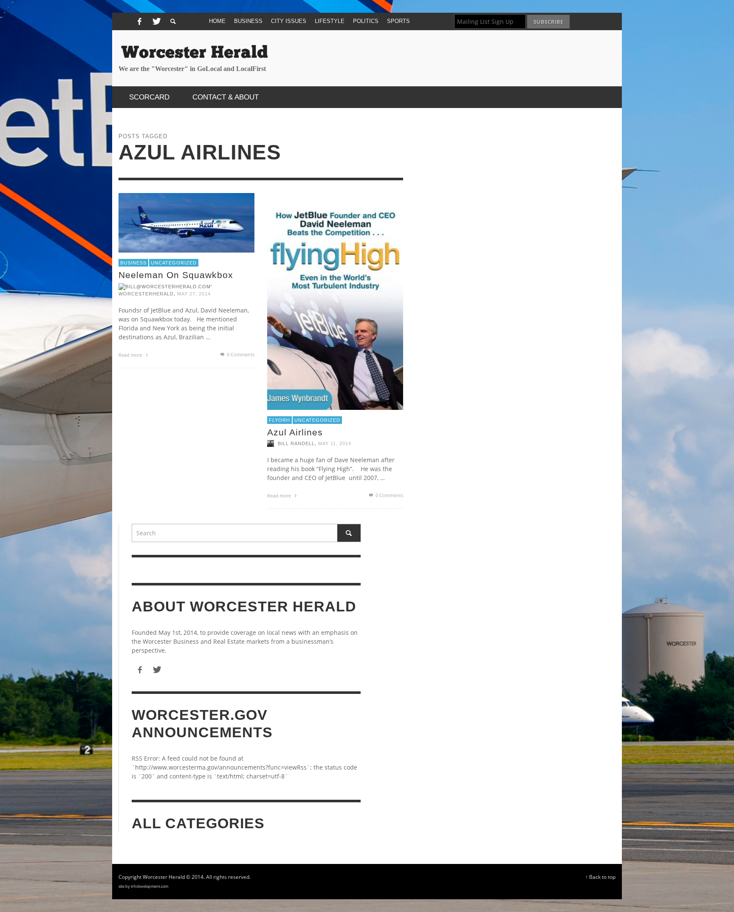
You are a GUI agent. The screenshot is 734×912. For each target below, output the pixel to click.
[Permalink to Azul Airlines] (335, 300)
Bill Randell (296, 443)
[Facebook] (139, 22)
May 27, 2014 (194, 293)
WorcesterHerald (146, 293)
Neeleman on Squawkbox (176, 275)
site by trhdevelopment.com (143, 886)
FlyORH (279, 419)
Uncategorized (174, 262)
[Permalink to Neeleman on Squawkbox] (186, 222)
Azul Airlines (295, 432)
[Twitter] (155, 22)
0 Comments (240, 354)
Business (133, 262)
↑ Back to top (600, 876)
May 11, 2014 (334, 443)
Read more (131, 354)
